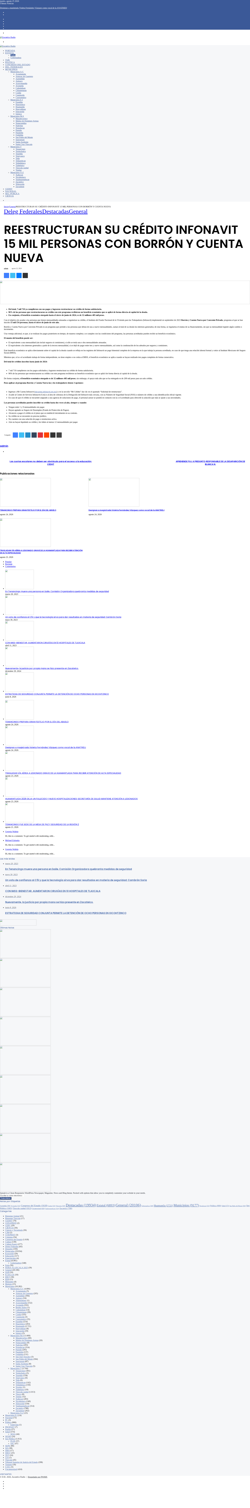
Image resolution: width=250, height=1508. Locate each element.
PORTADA (10, 50)
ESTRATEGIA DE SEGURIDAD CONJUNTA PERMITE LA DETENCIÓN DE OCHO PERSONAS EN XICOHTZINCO (57, 694)
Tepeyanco (20, 156)
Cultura (8, 1242)
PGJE (12, 1441)
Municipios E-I (16, 100)
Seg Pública (10, 1439)
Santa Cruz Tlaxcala (24, 144)
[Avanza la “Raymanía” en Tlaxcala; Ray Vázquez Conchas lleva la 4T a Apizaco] (25, 1191)
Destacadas (55, 211)
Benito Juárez (21, 1307)
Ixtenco (19, 114)
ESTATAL (9, 53)
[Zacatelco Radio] (7, 37)
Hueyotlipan (21, 109)
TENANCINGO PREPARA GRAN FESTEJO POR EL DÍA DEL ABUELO (28, 510)
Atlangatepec (21, 1300)
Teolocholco (21, 151)
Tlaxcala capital (22, 168)
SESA (12, 1434)
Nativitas (19, 126)
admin (6, 268)
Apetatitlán (20, 79)
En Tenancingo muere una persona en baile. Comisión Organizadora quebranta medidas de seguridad (57, 591)
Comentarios (10, 566)
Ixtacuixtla (20, 111)
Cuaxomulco (21, 97)
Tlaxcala (8, 1460)
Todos (12, 55)
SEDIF (8, 1436)
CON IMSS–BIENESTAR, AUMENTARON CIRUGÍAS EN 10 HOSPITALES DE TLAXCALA (45, 642)
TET (7, 1455)
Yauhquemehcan (22, 179)
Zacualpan (20, 186)
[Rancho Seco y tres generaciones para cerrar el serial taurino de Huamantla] (25, 1161)
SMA (7, 1450)
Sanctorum (20, 140)
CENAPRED (11, 1223)
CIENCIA (9, 196)
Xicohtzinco (21, 177)
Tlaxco (18, 1394)
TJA (7, 1457)
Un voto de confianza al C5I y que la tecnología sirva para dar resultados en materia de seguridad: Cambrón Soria (63, 617)
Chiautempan (21, 90)
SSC (12, 1443)
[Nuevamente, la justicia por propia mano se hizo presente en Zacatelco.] (19, 665)
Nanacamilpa (21, 123)
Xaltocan (19, 175)
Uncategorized (38, 1208)
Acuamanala (21, 74)
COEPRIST (10, 1235)
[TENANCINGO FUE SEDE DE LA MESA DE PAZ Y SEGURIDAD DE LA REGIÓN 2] (19, 821)
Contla (18, 93)
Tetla (18, 158)
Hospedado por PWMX (37, 1477)
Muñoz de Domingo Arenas (27, 121)
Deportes (60, 1206)
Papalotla (19, 133)
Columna (9, 1237)
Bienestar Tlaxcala (12, 1218)
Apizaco (19, 81)
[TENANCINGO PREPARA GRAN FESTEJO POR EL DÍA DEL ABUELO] (25, 506)
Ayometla (20, 86)
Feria (7, 1265)
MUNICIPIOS (11, 69)
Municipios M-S (17, 116)
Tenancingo (20, 149)
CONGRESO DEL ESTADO (17, 65)
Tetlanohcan (21, 161)
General (12, 207)
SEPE (7, 1446)
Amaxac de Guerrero (24, 76)
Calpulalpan (21, 88)
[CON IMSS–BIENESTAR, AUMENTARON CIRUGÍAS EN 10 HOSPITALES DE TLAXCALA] (19, 640)
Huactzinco (20, 104)
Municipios (186, 1205)
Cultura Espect (11, 1244)
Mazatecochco (21, 118)
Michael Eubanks (12, 840)
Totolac (19, 170)
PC (6, 1420)
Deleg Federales (23, 211)
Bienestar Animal (12, 1216)
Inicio (6, 207)
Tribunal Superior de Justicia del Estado (21, 1462)
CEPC (8, 1225)
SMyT (8, 1453)
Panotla (19, 130)
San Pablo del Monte (24, 137)
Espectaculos (10, 1258)
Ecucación (9, 1253)
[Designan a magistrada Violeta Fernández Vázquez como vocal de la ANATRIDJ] (114, 506)
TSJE (7, 60)
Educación (9, 1256)
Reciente (8, 564)
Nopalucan (20, 128)
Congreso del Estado (34, 1205)
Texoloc (19, 1387)
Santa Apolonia (22, 142)
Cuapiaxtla (20, 95)
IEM (7, 1279)
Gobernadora (15, 58)
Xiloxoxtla (20, 184)
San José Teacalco (23, 1357)
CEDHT (8, 189)
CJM (7, 1232)
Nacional (9, 1418)
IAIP (7, 1272)
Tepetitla (19, 154)
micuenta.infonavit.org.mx (46, 392)
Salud (225, 1206)
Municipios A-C (17, 72)
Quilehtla (19, 135)
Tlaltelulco (20, 165)
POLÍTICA (10, 62)
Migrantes (9, 1282)
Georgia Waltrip (11, 831)
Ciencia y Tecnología (14, 1230)
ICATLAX (9, 1275)
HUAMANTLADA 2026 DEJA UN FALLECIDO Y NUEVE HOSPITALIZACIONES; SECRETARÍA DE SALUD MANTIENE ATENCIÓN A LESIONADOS (71, 798)
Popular (8, 562)
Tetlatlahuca (21, 163)
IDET (7, 1277)
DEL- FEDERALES (14, 67)
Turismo (8, 1464)
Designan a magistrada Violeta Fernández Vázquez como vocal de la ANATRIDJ (126, 510)
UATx (7, 1467)
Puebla (8, 1429)
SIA (6, 1448)
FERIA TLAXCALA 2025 (16, 1268)
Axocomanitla (21, 83)
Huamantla (20, 107)
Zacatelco (20, 182)
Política (215, 1206)
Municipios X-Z (17, 172)
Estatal (106, 1205)
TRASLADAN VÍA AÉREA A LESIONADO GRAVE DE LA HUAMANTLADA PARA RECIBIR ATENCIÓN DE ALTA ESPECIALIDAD (61, 8)
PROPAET (10, 1427)
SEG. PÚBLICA (12, 194)
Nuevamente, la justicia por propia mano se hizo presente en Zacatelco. (42, 668)
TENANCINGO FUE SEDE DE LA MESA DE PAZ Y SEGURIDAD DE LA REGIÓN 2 (42, 824)
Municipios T (15, 147)
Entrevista (14, 1425)
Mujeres (8, 1284)
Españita (19, 102)
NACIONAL (10, 191)
